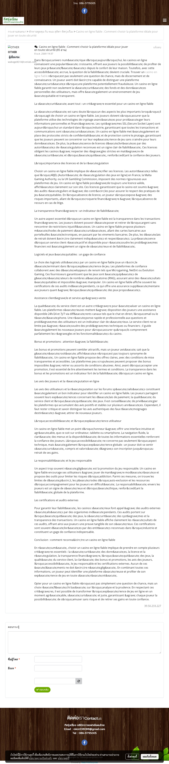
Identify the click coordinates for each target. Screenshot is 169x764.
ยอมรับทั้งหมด (150, 756)
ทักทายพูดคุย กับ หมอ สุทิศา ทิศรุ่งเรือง (51, 31)
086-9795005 (87, 3)
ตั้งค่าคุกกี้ (132, 756)
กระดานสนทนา (17, 31)
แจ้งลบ (157, 47)
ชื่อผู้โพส (14, 659)
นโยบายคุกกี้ (63, 758)
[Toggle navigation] (164, 20)
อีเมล (12, 668)
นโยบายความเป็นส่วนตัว (40, 758)
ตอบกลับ (44, 689)
